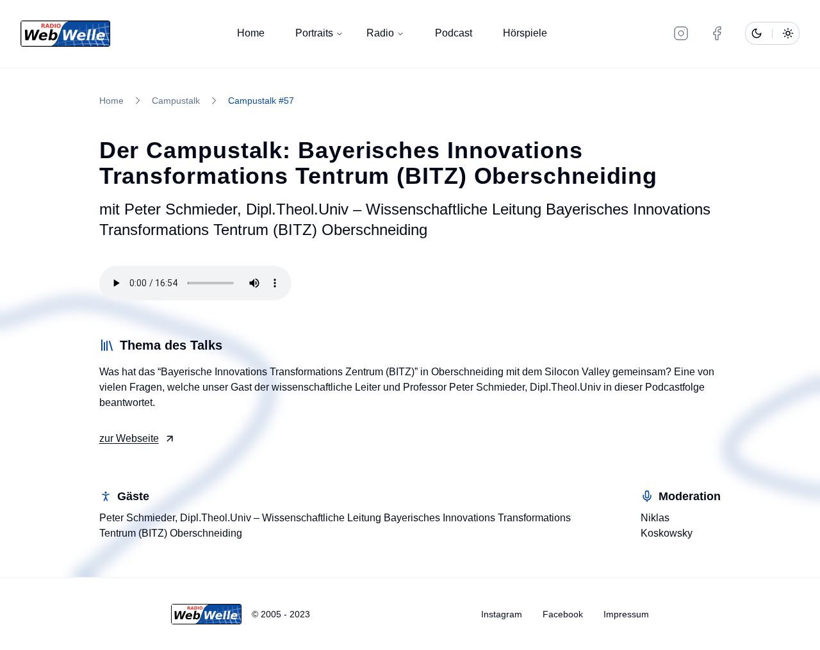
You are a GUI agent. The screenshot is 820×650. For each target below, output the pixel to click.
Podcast (453, 33)
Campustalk (176, 100)
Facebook (563, 614)
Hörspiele (525, 33)
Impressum (626, 614)
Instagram (501, 614)
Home (251, 33)
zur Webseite (129, 438)
